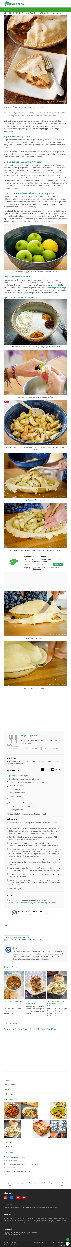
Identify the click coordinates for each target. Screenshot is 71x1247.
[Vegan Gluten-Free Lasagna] (41, 1129)
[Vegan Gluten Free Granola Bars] (35, 985)
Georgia (8, 107)
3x (59, 770)
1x (53, 770)
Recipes (29, 107)
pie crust (12, 776)
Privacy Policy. (18, 1234)
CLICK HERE (25, 1208)
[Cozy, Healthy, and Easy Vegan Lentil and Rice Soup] (14, 985)
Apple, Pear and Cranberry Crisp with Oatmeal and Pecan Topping (47, 1184)
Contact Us (63, 1245)
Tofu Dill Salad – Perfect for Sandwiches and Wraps (56, 1003)
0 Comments (41, 107)
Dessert (17, 107)
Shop (58, 1242)
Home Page (37, 1242)
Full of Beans (18, 1233)
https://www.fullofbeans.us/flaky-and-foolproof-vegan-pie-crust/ (32, 903)
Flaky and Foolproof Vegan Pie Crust (14, 1184)
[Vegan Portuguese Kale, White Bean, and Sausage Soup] (29, 1111)
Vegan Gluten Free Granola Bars (32, 1002)
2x (56, 770)
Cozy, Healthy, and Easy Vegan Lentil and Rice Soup (13, 1003)
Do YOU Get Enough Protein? (17, 1157)
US (42, 770)
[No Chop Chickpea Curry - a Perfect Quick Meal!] (58, 1111)
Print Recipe (52, 748)
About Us (64, 1242)
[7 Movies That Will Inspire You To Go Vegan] (58, 1129)
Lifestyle (51, 1242)
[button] (7, 9)
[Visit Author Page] (8, 949)
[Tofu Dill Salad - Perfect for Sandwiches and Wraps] (12, 1129)
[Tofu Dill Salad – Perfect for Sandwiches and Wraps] (57, 985)
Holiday (23, 107)
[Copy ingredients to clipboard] (18, 770)
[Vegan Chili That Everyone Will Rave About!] (12, 1111)
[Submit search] (65, 1074)
